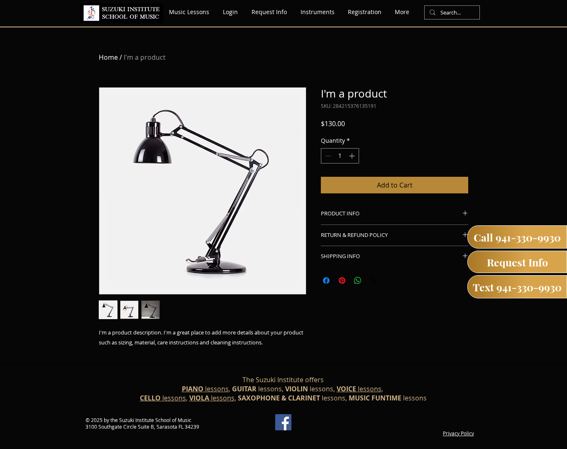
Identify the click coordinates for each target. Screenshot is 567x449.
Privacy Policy (458, 433)
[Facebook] (283, 422)
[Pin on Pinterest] (342, 281)
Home (108, 57)
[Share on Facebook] (326, 281)
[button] (317, 12)
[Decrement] (327, 156)
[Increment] (352, 156)
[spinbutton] (339, 156)
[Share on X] (374, 281)
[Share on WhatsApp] (358, 281)
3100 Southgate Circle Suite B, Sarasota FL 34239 (142, 426)
